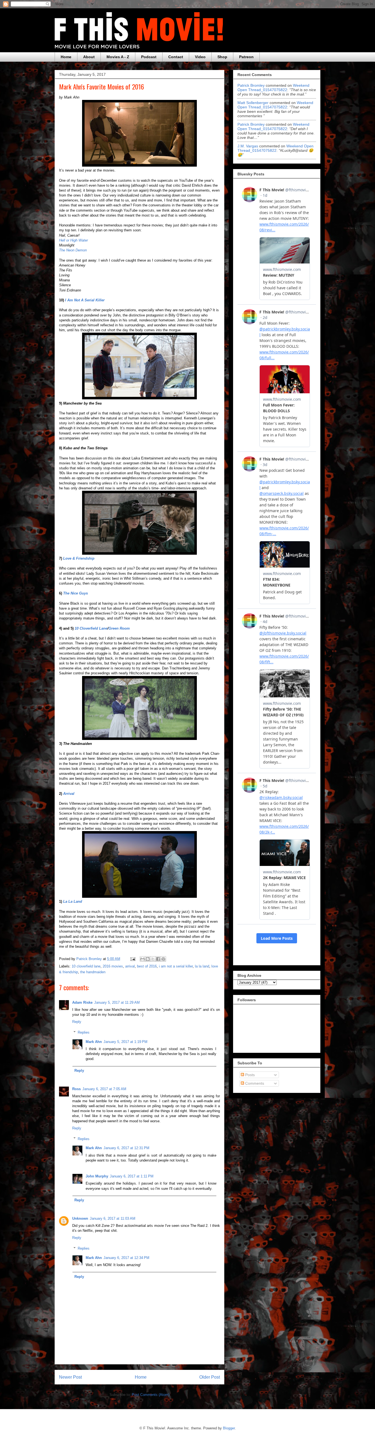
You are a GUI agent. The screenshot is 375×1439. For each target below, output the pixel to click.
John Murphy (97, 1176)
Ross (76, 1089)
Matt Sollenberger (252, 102)
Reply (76, 1022)
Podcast (148, 57)
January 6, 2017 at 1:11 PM (131, 1176)
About (89, 57)
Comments (254, 1083)
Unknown (80, 1218)
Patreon (246, 57)
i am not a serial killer (176, 966)
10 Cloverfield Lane (91, 628)
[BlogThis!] (147, 959)
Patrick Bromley (251, 85)
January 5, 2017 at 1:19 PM (125, 1042)
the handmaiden (92, 972)
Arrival (68, 794)
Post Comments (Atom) (150, 1395)
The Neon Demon (73, 250)
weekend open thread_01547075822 (273, 87)
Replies (83, 1032)
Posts (249, 1075)
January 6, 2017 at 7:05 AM (104, 1089)
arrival (130, 966)
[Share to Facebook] (158, 959)
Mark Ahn (94, 1042)
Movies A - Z (118, 57)
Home (66, 57)
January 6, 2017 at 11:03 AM (112, 1218)
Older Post (209, 1377)
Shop (222, 57)
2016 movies (113, 966)
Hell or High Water (73, 240)
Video (200, 57)
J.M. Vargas (247, 146)
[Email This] (142, 959)
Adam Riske (82, 1002)
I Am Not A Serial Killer (85, 300)
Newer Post (70, 1377)
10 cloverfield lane (86, 966)
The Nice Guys (75, 593)
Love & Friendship (78, 558)
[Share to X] (153, 959)
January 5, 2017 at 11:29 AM (117, 1002)
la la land (202, 966)
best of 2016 (147, 966)
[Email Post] (132, 959)
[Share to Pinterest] (163, 959)
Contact (175, 57)
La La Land (72, 901)
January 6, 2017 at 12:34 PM (126, 1258)
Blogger (229, 1428)
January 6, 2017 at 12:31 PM (126, 1148)
